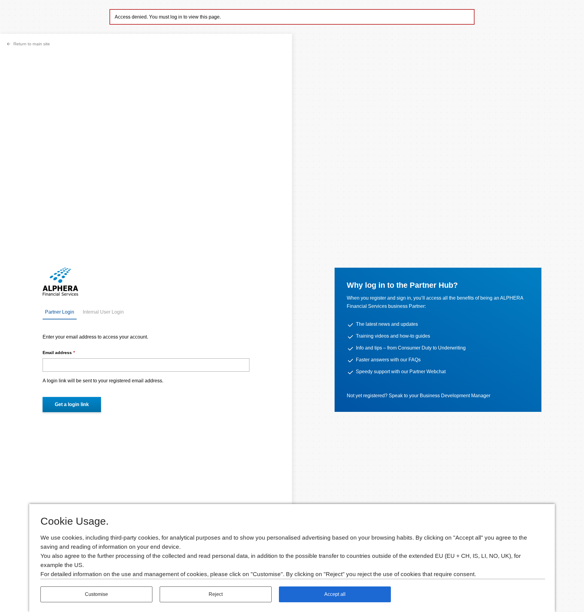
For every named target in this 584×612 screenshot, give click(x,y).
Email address (57, 352)
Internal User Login (103, 312)
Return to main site (31, 43)
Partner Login (59, 312)
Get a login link (72, 404)
